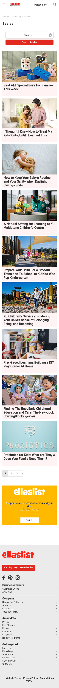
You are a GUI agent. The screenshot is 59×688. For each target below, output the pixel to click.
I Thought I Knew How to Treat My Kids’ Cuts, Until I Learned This (28, 133)
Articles (5, 16)
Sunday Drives (9, 661)
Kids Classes (8, 625)
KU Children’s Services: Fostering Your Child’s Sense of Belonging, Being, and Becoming (27, 320)
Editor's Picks (8, 657)
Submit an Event (10, 589)
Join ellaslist (26, 567)
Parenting (16, 16)
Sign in (12, 567)
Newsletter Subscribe (13, 602)
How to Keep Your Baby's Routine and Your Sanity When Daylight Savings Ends (27, 181)
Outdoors (7, 664)
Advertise (7, 592)
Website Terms (13, 678)
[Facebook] (4, 579)
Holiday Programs (11, 638)
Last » (21, 473)
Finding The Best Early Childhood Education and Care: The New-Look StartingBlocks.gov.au (29, 412)
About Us (6, 605)
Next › (16, 473)
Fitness (5, 628)
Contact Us (7, 608)
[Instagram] (18, 579)
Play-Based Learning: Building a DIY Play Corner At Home (29, 364)
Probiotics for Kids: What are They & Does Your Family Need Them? (29, 457)
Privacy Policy (30, 678)
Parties (5, 622)
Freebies (6, 648)
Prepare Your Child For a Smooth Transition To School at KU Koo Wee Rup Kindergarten (29, 274)
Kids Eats (6, 631)
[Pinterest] (11, 579)
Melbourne (39, 4)
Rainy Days (7, 651)
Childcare (7, 634)
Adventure (7, 654)
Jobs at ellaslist (10, 611)
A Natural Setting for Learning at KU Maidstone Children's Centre (29, 226)
